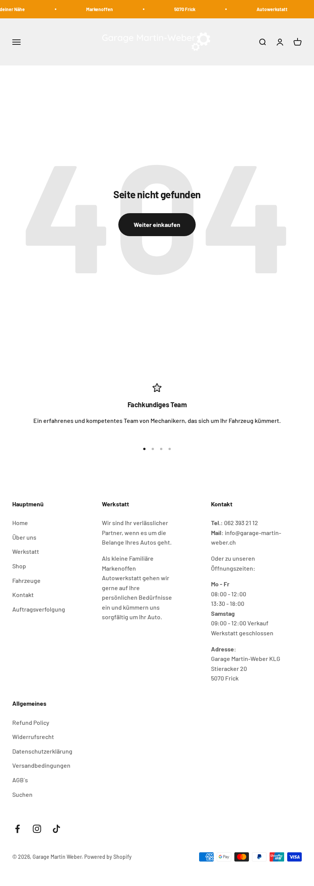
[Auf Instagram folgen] (37, 829)
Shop (19, 565)
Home (20, 522)
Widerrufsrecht (33, 736)
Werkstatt (25, 551)
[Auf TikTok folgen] (56, 829)
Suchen (22, 794)
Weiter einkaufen (157, 224)
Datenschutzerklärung (42, 751)
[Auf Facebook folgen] (17, 829)
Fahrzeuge (26, 580)
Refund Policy (30, 722)
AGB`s (20, 779)
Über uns (24, 537)
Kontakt (23, 594)
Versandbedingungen (41, 765)
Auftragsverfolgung (38, 609)
